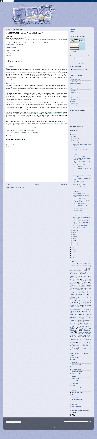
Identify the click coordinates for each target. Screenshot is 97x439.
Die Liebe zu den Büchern (77, 374)
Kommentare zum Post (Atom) (17, 187)
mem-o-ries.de (75, 402)
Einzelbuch (18, 132)
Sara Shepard (88, 335)
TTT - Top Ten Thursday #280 (79, 148)
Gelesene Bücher (73, 303)
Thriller (89, 342)
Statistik (79, 339)
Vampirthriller (78, 345)
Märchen (80, 321)
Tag (79, 342)
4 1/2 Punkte (13, 132)
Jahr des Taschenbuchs (87, 309)
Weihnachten (88, 347)
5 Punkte (82, 269)
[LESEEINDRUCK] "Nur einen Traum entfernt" (81, 153)
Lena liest (74, 390)
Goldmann (72, 306)
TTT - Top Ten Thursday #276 (79, 227)
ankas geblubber (75, 357)
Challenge (81, 285)
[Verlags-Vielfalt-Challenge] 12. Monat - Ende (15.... (81, 187)
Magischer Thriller (73, 321)
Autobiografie (72, 279)
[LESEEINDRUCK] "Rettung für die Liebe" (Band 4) (80, 211)
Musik (71, 323)
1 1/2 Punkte (73, 263)
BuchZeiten (74, 362)
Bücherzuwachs (83, 282)
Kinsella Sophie (87, 313)
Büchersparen (73, 282)
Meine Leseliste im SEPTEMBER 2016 (81, 225)
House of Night (77, 309)
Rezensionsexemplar (78, 333)
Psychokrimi (88, 324)
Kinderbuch (81, 313)
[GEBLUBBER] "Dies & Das (79, 156)
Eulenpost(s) (74, 376)
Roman (74, 335)
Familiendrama (73, 297)
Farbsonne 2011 (80, 299)
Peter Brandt (82, 324)
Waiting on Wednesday (74, 347)
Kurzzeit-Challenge (84, 317)
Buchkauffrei (73, 283)
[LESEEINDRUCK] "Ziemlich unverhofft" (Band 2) (82, 179)
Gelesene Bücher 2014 (74, 92)
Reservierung (84, 328)
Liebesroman (80, 320)
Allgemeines (84, 276)
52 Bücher (85, 270)
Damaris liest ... (75, 367)
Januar (74, 244)
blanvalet (84, 279)
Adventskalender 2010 (84, 275)
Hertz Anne (88, 306)
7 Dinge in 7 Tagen (83, 272)
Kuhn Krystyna (86, 315)
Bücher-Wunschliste (74, 85)
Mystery (79, 323)
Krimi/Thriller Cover (74, 316)
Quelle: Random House (15, 39)
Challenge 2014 (87, 286)
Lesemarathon (87, 318)
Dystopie (72, 294)
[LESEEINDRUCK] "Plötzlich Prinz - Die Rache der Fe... (81, 190)
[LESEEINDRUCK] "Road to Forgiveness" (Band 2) (82, 169)
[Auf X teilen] (30, 130)
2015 (73, 247)
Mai (74, 236)
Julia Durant (74, 313)
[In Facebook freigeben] (32, 130)
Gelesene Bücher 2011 (74, 97)
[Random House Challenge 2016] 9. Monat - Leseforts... (82, 145)
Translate (16, 424)
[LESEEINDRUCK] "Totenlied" (79, 166)
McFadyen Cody (87, 321)
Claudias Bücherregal (76, 364)
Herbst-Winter (80, 306)
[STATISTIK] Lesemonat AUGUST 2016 (81, 220)
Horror (71, 309)
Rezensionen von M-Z (74, 103)
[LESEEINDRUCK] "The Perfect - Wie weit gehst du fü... (81, 206)
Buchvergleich (73, 285)
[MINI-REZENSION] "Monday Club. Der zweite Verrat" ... (81, 218)
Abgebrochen (85, 273)
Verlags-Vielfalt (85, 345)
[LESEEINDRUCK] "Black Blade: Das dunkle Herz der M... (81, 201)
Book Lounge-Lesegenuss (77, 360)
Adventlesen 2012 (73, 274)
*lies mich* (20, 61)
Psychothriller (75, 326)
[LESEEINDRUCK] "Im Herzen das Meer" (82, 203)
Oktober (75, 140)
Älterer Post (63, 184)
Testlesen (83, 342)
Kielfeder (74, 385)
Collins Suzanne (81, 289)
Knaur (71, 314)
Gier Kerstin (86, 305)
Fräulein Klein (75, 381)
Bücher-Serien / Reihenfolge (76, 83)
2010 (73, 257)
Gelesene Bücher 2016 (74, 88)
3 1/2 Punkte (84, 265)
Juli (74, 232)
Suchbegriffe (72, 342)
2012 (73, 253)
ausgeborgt (86, 278)
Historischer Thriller (85, 308)
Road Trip (88, 333)
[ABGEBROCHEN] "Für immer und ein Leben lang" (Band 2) (81, 159)
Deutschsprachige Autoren (82, 291)
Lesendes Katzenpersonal (77, 392)
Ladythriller (72, 319)
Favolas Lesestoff (75, 378)
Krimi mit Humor (85, 314)
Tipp (74, 344)
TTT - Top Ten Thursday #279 (79, 164)
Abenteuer (74, 273)
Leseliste (80, 319)
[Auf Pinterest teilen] (33, 130)
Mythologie (86, 323)
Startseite (36, 184)
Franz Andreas (83, 300)
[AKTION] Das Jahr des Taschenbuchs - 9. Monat (81, 150)
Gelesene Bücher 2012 (74, 96)
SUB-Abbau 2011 (84, 341)
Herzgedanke (75, 383)
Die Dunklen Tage (79, 292)
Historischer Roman (76, 308)
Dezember (75, 136)
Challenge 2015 (77, 288)
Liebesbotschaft (75, 395)
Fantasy (72, 299)
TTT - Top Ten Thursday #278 (79, 184)
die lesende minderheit (77, 371)
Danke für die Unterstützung (76, 87)
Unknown (74, 61)
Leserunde (72, 320)
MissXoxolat (74, 404)
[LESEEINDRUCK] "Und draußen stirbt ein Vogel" (81, 162)
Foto (88, 299)
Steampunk (87, 339)
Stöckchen (72, 341)
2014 (73, 249)
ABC (90, 272)
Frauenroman (74, 302)
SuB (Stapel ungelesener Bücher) (77, 105)
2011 (73, 255)
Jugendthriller (87, 311)
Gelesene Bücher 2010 (74, 99)
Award (78, 279)
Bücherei (85, 281)
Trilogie (86, 344)
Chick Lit (74, 289)
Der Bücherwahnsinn (76, 369)
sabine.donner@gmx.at (82, 69)
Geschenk (72, 305)
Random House (85, 326)
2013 (73, 251)
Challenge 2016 (87, 288)
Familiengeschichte (84, 297)
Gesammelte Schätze (83, 303)
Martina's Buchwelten (77, 399)
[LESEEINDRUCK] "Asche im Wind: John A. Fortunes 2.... (82, 175)
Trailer (79, 344)
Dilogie (86, 292)
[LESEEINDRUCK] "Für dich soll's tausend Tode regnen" (80, 172)
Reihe (72, 328)
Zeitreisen (85, 348)
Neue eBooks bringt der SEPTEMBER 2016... (81, 195)
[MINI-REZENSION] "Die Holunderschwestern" (78, 182)
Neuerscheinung (73, 324)
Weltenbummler (76, 348)
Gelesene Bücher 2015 (74, 90)
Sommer (81, 338)
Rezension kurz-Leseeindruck (33, 132)
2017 (73, 132)
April (74, 238)
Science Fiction (81, 336)
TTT (71, 345)
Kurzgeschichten (73, 317)
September (75, 142)
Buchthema (84, 283)
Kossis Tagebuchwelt (76, 388)
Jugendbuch (23, 132)
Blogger (55, 427)
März (74, 240)
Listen (87, 320)
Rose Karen (81, 335)
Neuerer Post (9, 184)
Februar (75, 242)
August (74, 230)
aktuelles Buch (73, 276)
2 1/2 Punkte (85, 263)
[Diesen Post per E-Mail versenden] (27, 130)
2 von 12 (77, 265)
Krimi (76, 314)
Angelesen (72, 278)
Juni (74, 234)
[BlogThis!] (29, 130)
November (75, 138)
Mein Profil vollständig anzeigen (77, 63)
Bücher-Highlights (74, 81)
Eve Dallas (85, 296)
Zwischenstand (73, 349)
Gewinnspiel (79, 305)
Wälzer (82, 347)
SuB (77, 341)
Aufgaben (80, 277)
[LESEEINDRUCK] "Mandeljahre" (80, 208)
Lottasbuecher (75, 397)
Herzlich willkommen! (75, 79)
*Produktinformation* (11, 47)
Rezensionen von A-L (74, 101)
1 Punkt (79, 263)
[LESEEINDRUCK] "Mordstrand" (80, 198)
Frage (71, 300)
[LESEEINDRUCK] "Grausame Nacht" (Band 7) (81, 214)
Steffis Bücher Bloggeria (77, 406)
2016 (73, 134)
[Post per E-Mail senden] (25, 130)
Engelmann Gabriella (75, 296)
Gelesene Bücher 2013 (74, 94)
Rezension (73, 330)
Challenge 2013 (78, 286)
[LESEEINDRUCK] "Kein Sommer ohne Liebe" (81, 223)
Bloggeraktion (76, 280)
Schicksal (74, 336)
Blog (90, 279)
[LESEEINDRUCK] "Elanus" (79, 193)
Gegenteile (87, 302)
